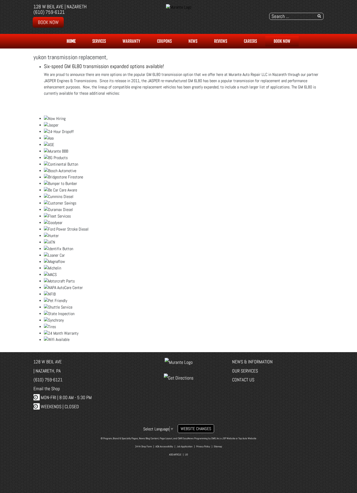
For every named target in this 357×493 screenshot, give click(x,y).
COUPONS (164, 41)
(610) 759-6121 (49, 12)
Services (99, 41)
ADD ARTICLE (175, 454)
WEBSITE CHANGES (196, 428)
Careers (250, 41)
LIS (186, 454)
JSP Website (228, 438)
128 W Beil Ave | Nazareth (60, 6)
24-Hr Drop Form (143, 446)
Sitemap (218, 446)
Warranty (131, 41)
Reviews (220, 41)
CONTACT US (243, 380)
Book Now (48, 22)
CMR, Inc (215, 438)
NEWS (192, 41)
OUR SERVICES (245, 371)
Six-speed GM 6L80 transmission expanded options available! (104, 66)
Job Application (185, 446)
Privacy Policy (203, 446)
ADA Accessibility (164, 446)
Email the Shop (46, 389)
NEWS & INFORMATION (252, 362)
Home (71, 41)
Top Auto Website (247, 438)
